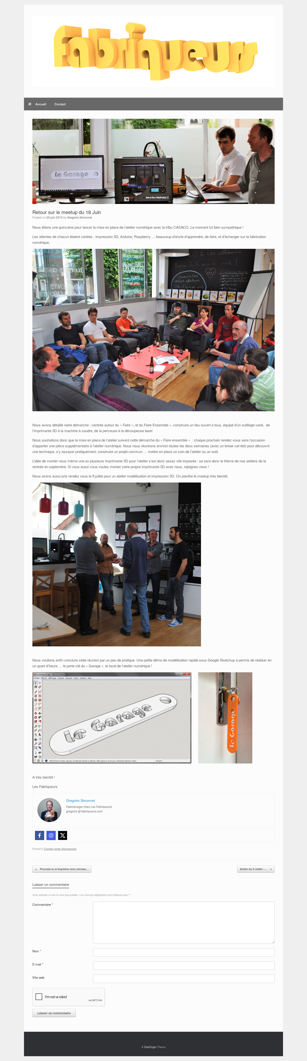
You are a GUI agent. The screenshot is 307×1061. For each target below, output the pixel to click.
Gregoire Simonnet (79, 217)
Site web (38, 977)
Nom (36, 951)
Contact (60, 104)
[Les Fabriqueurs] (153, 51)
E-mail (37, 964)
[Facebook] (39, 835)
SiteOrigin (150, 1047)
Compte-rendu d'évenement (60, 849)
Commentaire (42, 904)
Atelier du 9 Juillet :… (256, 869)
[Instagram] (51, 835)
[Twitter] (62, 835)
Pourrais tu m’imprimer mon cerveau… (62, 869)
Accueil (40, 104)
